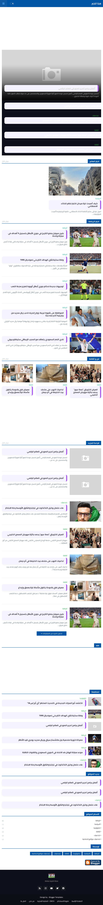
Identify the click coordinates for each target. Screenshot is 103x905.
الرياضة (51, 820)
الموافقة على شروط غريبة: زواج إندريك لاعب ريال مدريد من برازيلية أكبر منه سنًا (37, 314)
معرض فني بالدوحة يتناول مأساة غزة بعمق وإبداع (17, 391)
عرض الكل (5, 161)
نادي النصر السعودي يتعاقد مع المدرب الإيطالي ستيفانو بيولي (36, 339)
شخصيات (51, 835)
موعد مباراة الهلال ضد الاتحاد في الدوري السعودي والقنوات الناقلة (52, 752)
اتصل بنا (23, 901)
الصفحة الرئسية (77, 901)
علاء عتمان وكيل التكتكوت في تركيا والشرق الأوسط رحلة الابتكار (72, 120)
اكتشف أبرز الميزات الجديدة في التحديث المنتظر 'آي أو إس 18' (55, 703)
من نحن (31, 901)
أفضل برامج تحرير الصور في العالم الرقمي (76, 88)
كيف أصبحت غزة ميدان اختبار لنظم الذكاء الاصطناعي (79, 204)
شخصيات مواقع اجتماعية (51, 838)
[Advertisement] (51, 28)
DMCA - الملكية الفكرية (45, 901)
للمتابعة (95, 692)
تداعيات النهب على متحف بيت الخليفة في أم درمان (78, 149)
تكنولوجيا (51, 828)
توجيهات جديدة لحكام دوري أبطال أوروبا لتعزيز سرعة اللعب (37, 286)
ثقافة (51, 831)
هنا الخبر (96, 3)
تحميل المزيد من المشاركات (52, 633)
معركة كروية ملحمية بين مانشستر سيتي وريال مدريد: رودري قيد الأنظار (50, 740)
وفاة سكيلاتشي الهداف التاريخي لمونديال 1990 (42, 260)
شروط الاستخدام (63, 901)
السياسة (51, 824)
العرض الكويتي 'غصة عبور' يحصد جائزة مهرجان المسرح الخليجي (73, 135)
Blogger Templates (56, 897)
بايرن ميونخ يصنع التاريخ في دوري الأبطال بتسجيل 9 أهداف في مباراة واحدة (36, 234)
